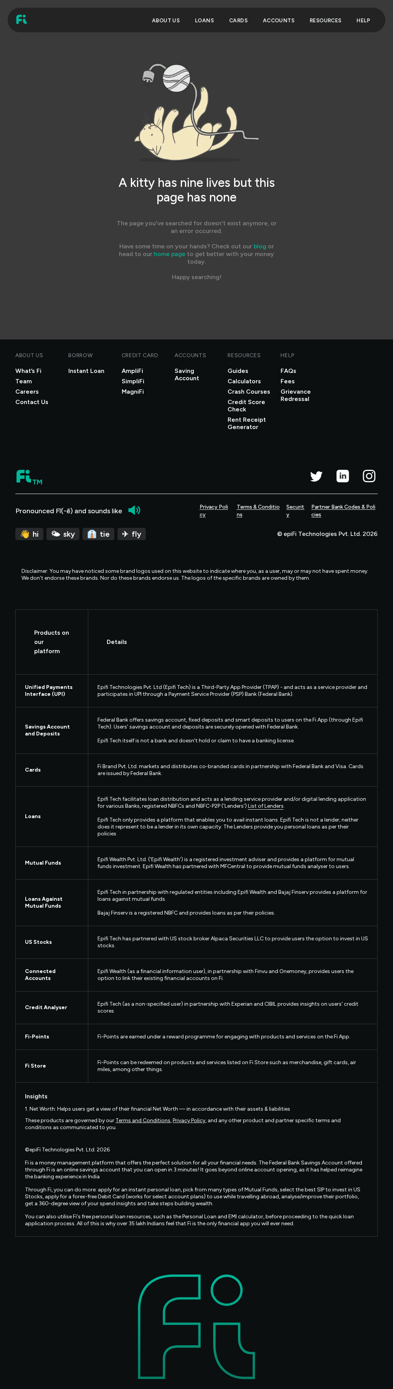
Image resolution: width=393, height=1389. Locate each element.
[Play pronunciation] (134, 510)
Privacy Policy (214, 511)
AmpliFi (132, 370)
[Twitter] (316, 476)
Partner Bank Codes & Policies (343, 511)
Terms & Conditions (258, 511)
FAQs (288, 370)
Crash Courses (249, 391)
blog (260, 246)
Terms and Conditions (143, 1120)
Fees (288, 381)
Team (23, 381)
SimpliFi (133, 381)
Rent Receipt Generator (247, 423)
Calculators (244, 381)
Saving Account (187, 374)
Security (295, 511)
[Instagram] (369, 476)
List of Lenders (266, 806)
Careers (27, 391)
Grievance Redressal (296, 395)
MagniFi (133, 391)
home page (169, 254)
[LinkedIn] (342, 476)
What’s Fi (28, 370)
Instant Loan (86, 370)
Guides (238, 370)
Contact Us (31, 402)
